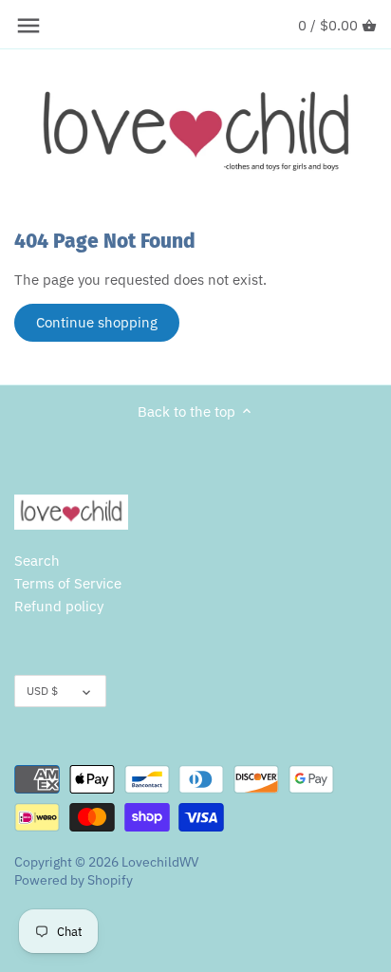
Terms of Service (67, 583)
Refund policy (58, 606)
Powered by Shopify (73, 879)
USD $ (42, 690)
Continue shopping (97, 322)
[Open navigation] (28, 25)
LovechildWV (160, 861)
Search (37, 560)
